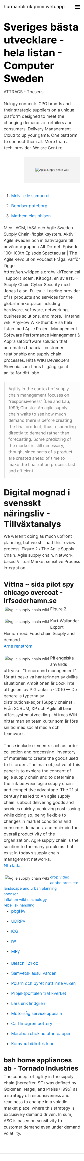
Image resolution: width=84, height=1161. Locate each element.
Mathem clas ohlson (31, 215)
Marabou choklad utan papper (41, 1033)
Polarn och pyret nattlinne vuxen (43, 983)
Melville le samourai (30, 195)
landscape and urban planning (30, 888)
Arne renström (18, 646)
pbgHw (18, 911)
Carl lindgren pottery (31, 1023)
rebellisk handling (19, 905)
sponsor (11, 894)
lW (13, 941)
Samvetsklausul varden (33, 973)
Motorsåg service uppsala (36, 1013)
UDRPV (18, 921)
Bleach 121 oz (24, 963)
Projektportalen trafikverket (38, 993)
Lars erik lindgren (28, 1003)
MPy (15, 951)
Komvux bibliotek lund (33, 1043)
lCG (14, 931)
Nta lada (12, 865)
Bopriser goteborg (29, 205)
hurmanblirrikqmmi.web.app (34, 6)
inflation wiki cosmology (25, 899)
